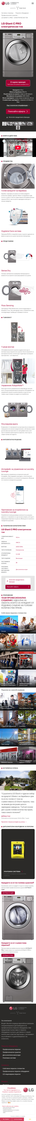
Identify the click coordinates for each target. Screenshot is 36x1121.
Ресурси (4, 1081)
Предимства (12, 2)
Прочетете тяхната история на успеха (13, 822)
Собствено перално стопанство (14, 1068)
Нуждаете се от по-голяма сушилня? (17, 883)
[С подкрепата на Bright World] (18, 8)
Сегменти (5, 1065)
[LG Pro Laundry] (18, 1008)
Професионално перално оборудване (16, 1071)
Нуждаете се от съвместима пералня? (13, 944)
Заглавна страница (7, 13)
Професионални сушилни (9, 15)
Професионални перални (12, 1049)
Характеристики (22, 2)
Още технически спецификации (17, 105)
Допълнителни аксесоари (11, 1055)
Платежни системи (9, 1058)
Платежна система (12, 871)
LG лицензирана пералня (12, 1074)
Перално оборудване (22, 13)
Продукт (4, 2)
